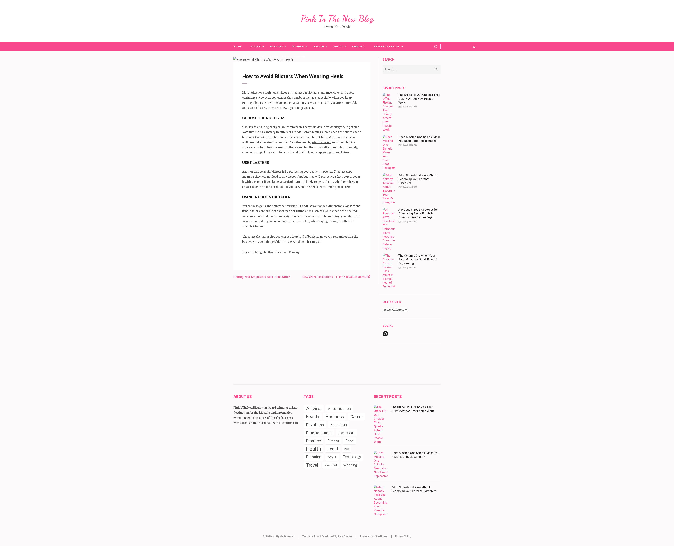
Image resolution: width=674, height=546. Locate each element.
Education (338, 424)
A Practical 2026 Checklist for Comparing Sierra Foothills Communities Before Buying (418, 213)
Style (332, 457)
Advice (256, 46)
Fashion (298, 46)
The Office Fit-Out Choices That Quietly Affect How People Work (419, 98)
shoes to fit (299, 56)
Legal (333, 448)
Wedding (350, 465)
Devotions (315, 424)
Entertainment (319, 433)
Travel (312, 465)
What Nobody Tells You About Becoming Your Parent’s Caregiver (417, 179)
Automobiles (339, 408)
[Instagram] (435, 46)
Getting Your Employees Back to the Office (261, 277)
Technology (352, 457)
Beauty (312, 416)
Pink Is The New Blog (337, 19)
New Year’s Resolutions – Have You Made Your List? (336, 277)
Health (318, 46)
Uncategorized (331, 465)
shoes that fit (306, 241)
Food (349, 441)
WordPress (381, 536)
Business (276, 46)
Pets (346, 449)
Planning (313, 457)
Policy (338, 46)
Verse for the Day (387, 46)
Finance (313, 440)
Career (357, 416)
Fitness (333, 441)
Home (237, 46)
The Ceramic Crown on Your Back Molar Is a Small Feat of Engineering (417, 259)
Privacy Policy (403, 536)
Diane (275, 56)
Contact (358, 46)
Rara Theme (345, 536)
